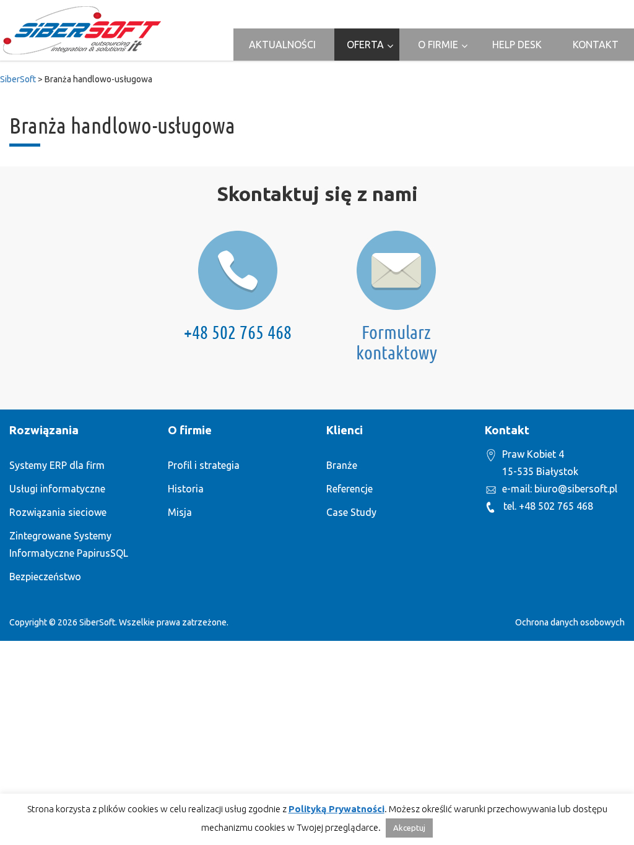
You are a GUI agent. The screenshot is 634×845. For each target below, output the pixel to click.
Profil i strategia (204, 465)
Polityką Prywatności (336, 809)
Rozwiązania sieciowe (57, 512)
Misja (180, 512)
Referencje (349, 488)
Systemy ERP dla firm (57, 465)
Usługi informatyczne (57, 488)
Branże (341, 465)
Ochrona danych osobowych (570, 622)
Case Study (351, 512)
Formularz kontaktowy (396, 342)
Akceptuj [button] (409, 827)
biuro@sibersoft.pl (575, 488)
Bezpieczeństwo (45, 576)
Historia (186, 488)
